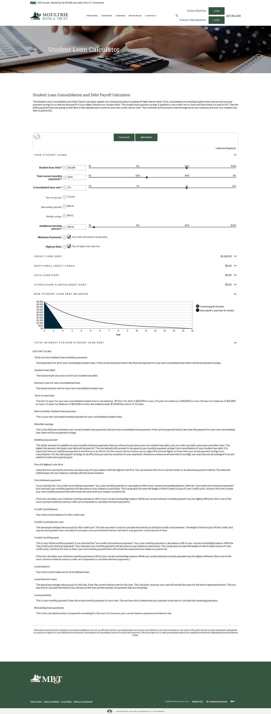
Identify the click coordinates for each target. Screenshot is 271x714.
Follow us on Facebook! (83, 701)
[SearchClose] (177, 15)
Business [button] (107, 15)
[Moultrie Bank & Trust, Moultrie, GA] (49, 16)
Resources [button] (135, 15)
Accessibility (66, 701)
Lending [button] (120, 15)
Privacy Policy (36, 701)
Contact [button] (150, 15)
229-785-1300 (233, 15)
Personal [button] (92, 15)
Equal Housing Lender (218, 701)
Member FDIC (197, 701)
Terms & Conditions (51, 701)
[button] (135, 155)
